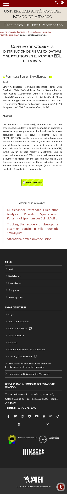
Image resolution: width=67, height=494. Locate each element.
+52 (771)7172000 (26, 407)
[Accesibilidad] (60, 487)
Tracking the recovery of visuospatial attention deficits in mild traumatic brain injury (32, 229)
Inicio (11, 269)
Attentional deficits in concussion (29, 239)
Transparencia (16, 335)
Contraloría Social (18, 328)
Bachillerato (14, 276)
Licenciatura (14, 283)
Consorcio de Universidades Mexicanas (29, 373)
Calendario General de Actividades (27, 349)
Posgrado (13, 290)
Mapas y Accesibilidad (20, 356)
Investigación (15, 297)
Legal (11, 314)
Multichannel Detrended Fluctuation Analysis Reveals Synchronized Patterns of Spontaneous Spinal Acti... (32, 214)
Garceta (12, 342)
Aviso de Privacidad (18, 321)
